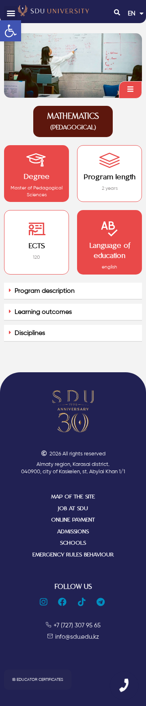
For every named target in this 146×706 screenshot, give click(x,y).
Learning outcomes (43, 311)
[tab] (73, 291)
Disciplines (30, 333)
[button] (10, 12)
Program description (45, 290)
